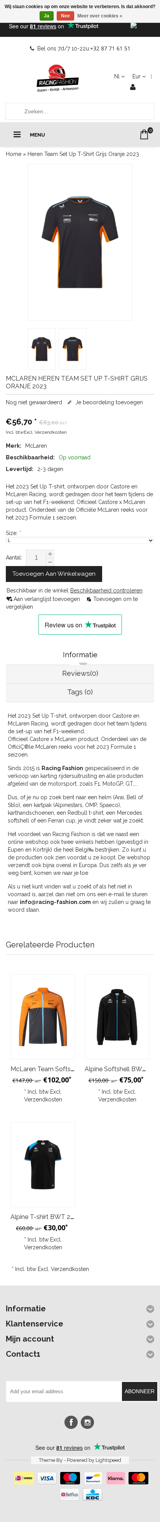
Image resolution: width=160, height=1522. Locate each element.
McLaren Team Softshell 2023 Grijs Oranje (70, 1069)
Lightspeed (108, 1460)
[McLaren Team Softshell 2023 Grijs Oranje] (43, 1017)
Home (13, 154)
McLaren (36, 446)
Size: (13, 533)
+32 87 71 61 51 (110, 48)
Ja (46, 16)
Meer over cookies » (99, 16)
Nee (65, 16)
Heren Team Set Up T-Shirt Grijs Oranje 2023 (83, 154)
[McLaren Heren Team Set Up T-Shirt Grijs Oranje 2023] (80, 242)
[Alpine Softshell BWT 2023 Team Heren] (117, 1017)
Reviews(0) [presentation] (80, 673)
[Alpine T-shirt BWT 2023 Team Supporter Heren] (43, 1164)
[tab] (80, 655)
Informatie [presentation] (80, 655)
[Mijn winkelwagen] (144, 134)
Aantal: (14, 557)
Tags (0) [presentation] (80, 692)
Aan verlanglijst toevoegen (48, 599)
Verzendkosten (51, 432)
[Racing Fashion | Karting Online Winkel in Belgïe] (58, 78)
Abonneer (140, 1391)
